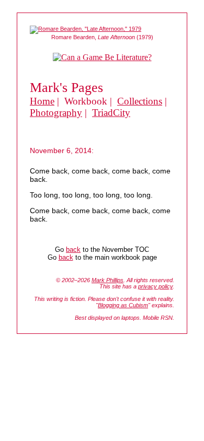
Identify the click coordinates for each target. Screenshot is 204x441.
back (73, 249)
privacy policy (155, 286)
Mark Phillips (107, 280)
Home (42, 101)
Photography (56, 112)
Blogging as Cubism (123, 305)
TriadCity (111, 112)
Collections (139, 101)
